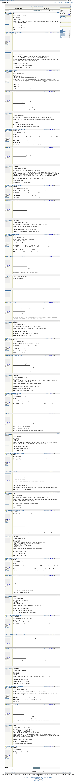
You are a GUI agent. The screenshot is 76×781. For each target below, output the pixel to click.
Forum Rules (7, 772)
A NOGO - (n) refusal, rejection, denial (12, 558)
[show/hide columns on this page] (70, 6)
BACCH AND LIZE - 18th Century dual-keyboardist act (15, 129)
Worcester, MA (7, 24)
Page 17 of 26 (35, 10)
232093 (58, 91)
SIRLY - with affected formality (11, 70)
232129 (58, 453)
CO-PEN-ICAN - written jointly (11, 91)
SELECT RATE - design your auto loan (13, 200)
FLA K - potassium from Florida (11, 433)
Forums (32, 6)
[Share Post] (56, 12)
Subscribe (38, 777)
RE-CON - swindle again (10, 413)
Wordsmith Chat (40, 778)
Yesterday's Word (34, 777)
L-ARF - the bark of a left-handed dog (12, 471)
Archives (44, 777)
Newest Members (63, 16)
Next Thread (45, 8)
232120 (58, 338)
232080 (58, 12)
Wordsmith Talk (68, 772)
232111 (58, 256)
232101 (58, 185)
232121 (58, 355)
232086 (58, 32)
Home (24, 777)
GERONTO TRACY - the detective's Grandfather (14, 355)
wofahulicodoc (47, 12)
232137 (58, 575)
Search (64, 2)
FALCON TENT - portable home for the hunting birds (15, 615)
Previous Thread (19, 8)
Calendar (35, 6)
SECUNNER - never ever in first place (12, 746)
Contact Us (72, 2)
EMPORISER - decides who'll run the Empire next (14, 686)
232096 (58, 129)
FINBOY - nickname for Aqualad (11, 648)
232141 (58, 615)
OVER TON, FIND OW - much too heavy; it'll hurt (14, 147)
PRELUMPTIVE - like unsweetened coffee (13, 575)
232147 (58, 686)
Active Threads (40, 6)
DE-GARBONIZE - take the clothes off (12, 50)
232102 (58, 200)
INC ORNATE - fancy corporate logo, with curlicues (15, 510)
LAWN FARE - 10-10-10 (10, 338)
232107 (58, 234)
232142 (58, 634)
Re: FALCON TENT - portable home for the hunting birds (16, 634)
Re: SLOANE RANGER (10, 288)
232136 (58, 558)
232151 (58, 746)
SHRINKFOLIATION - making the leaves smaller (14, 185)
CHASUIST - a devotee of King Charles (13, 704)
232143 (58, 648)
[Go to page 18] (59, 10)
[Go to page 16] (40, 10)
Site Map (68, 2)
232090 (58, 70)
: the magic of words (7, 0)
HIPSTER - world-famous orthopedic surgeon (14, 32)
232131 (58, 492)
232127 (58, 413)
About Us (55, 2)
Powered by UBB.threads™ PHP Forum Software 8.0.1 (38, 780)
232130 (58, 471)
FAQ (41, 777)
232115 (58, 302)
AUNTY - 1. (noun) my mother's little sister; (13, 12)
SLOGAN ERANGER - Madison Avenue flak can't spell (15, 256)
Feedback (51, 777)
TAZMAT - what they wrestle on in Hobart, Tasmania (15, 453)
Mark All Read (13, 772)
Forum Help (62, 772)
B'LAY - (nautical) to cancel (11, 492)
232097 (58, 147)
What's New (60, 2)
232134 (58, 510)
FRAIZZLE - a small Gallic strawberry (12, 234)
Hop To (11, 769)
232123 (58, 393)
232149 (58, 704)
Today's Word (28, 777)
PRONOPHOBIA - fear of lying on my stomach (14, 393)
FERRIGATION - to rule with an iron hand (13, 302)
